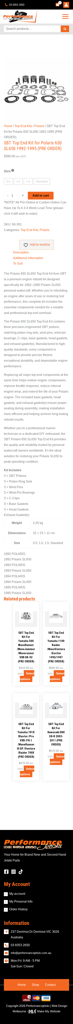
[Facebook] (6, 871)
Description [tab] (21, 252)
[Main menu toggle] (65, 16)
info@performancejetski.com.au (31, 953)
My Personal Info (21, 901)
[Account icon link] (66, 5)
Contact (50, 984)
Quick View (26, 623)
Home (8, 126)
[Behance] (20, 871)
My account (17, 893)
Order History (18, 909)
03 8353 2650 (16, 5)
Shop (35, 984)
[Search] (65, 28)
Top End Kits (23, 126)
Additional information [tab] (28, 258)
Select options (27, 676)
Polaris (39, 126)
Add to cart (41, 195)
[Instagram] (13, 871)
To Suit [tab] (18, 263)
